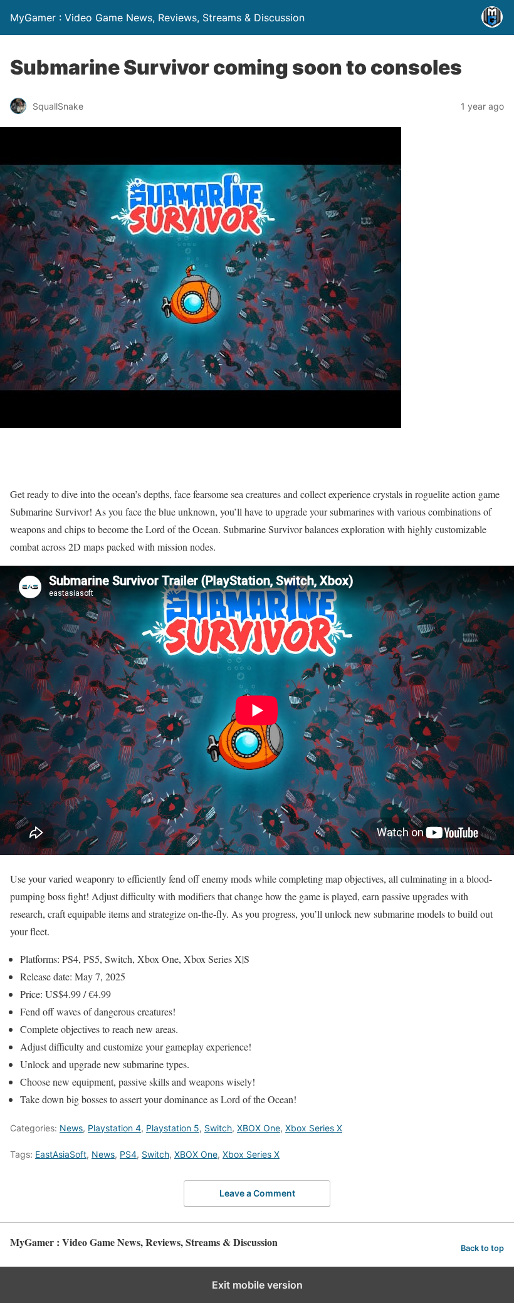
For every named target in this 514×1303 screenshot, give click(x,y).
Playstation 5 (172, 1128)
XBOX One (258, 1128)
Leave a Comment (257, 1193)
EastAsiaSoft (61, 1154)
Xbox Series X (313, 1128)
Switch (218, 1128)
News (71, 1128)
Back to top (482, 1248)
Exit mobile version (257, 1285)
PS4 (128, 1154)
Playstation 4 (114, 1128)
